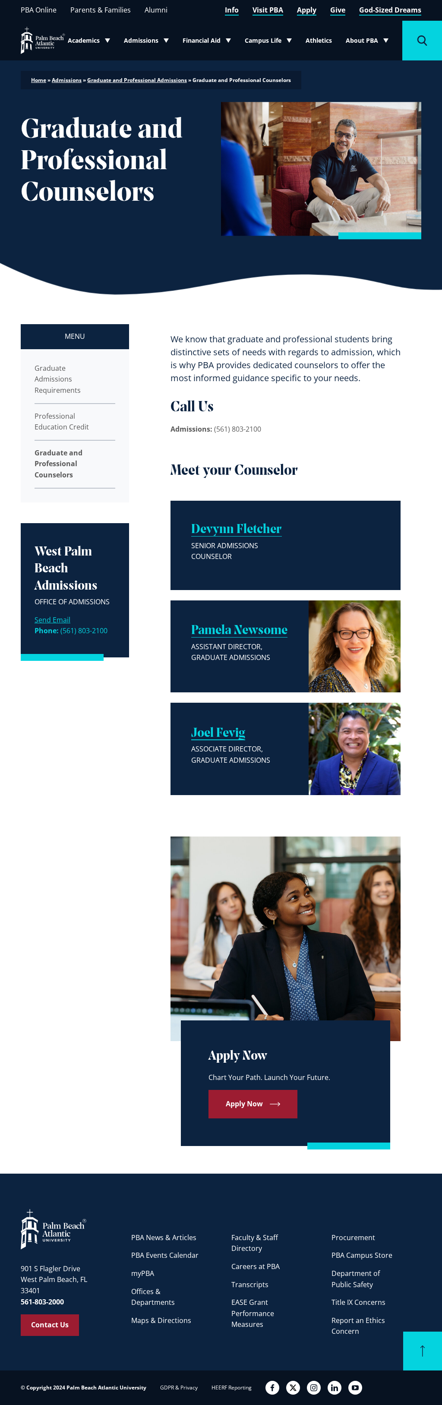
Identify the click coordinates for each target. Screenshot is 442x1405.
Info (232, 10)
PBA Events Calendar (165, 1255)
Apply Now (244, 1103)
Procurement (353, 1237)
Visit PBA (268, 10)
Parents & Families (100, 10)
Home (38, 80)
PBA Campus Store (362, 1255)
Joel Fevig (218, 733)
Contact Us (50, 1324)
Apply (306, 10)
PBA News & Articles (163, 1237)
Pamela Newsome (239, 631)
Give (337, 10)
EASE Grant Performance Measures (252, 1313)
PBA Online (39, 10)
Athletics (319, 40)
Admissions (148, 42)
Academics (91, 42)
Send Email (52, 620)
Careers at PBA (255, 1266)
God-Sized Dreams (390, 10)
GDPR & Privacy (179, 1387)
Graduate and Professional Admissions (137, 80)
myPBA (142, 1273)
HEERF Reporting (232, 1387)
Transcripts (249, 1284)
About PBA (370, 42)
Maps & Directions (161, 1320)
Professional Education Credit (62, 421)
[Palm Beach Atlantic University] (53, 1229)
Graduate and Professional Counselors (58, 464)
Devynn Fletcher (236, 530)
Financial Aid (207, 42)
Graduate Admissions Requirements (58, 379)
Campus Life (269, 42)
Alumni (156, 10)
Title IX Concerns (358, 1302)
